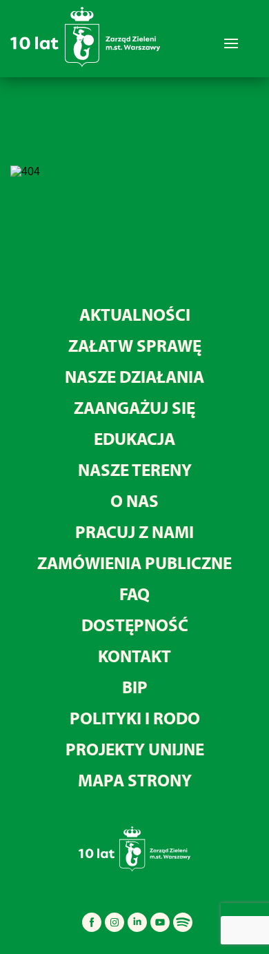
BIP (135, 686)
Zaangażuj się (134, 407)
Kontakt (134, 655)
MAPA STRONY (135, 780)
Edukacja (134, 438)
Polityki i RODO (135, 717)
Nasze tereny (135, 469)
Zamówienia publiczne (134, 562)
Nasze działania (134, 376)
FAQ (134, 593)
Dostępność (134, 624)
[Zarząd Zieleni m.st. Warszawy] (85, 64)
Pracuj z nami (134, 531)
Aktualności (134, 314)
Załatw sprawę (134, 345)
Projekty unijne (135, 748)
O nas (134, 500)
